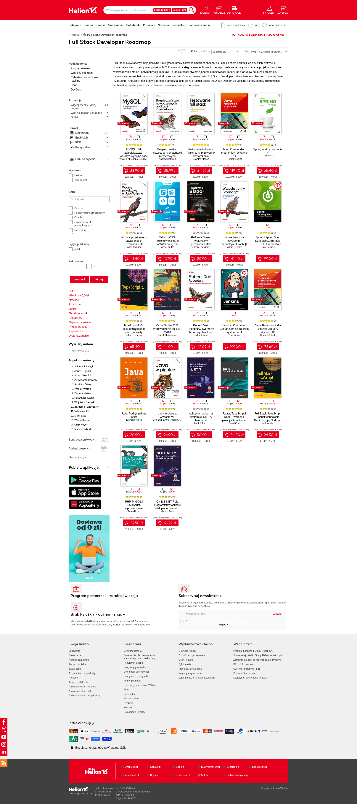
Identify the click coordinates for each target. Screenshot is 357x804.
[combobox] (225, 51)
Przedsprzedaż (78, 326)
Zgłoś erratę (184, 664)
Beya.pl (154, 775)
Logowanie (74, 650)
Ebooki (100, 24)
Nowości (163, 24)
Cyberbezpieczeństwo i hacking (85, 79)
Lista (178, 51)
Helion (78, 175)
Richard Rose (201, 335)
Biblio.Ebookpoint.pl (237, 775)
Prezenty (73, 677)
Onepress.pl (131, 766)
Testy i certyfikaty (78, 682)
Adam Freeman (134, 335)
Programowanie (80, 68)
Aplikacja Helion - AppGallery (84, 695)
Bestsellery (179, 24)
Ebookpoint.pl (259, 766)
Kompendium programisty (89, 212)
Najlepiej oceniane (80, 322)
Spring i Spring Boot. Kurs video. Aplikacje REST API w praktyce (268, 241)
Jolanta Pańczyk (84, 366)
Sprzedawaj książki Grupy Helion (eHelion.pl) (257, 655)
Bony (257, 24)
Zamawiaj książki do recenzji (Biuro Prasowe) (257, 659)
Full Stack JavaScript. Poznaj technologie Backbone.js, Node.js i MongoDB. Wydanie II (267, 418)
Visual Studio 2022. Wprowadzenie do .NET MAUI (167, 329)
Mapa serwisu (131, 698)
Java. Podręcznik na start (133, 415)
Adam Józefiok (83, 375)
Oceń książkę (185, 659)
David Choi (234, 423)
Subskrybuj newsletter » (200, 595)
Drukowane (91, 132)
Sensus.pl (155, 766)
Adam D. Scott (234, 247)
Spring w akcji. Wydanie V (267, 151)
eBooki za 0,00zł (79, 295)
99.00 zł (270, 259)
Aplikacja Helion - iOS (80, 691)
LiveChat (128, 703)
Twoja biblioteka (77, 664)
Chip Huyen (81, 424)
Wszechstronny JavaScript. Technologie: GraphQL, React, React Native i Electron (234, 244)
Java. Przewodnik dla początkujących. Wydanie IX (268, 329)
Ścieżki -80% (179, 10)
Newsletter (129, 694)
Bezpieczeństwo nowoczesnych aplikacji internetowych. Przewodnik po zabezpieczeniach (167, 156)
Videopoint (80, 179)
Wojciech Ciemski (84, 402)
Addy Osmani (134, 247)
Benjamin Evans (161, 420)
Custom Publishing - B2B (246, 668)
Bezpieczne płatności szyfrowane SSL (100, 747)
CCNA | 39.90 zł (162, 10)
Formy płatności (132, 680)
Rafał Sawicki (268, 247)
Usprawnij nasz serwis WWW (139, 685)
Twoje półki (75, 668)
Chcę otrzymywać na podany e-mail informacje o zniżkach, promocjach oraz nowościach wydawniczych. (222, 623)
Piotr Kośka (234, 335)
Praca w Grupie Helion (245, 673)
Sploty (204, 775)
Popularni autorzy (81, 360)
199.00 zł (237, 347)
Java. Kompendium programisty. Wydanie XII (234, 153)
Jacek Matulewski (167, 335)
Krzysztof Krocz (134, 420)
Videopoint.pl (132, 775)
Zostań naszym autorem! (191, 655)
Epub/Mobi (91, 137)
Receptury (80, 229)
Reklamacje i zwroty (134, 712)
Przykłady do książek (190, 668)
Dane (74, 85)
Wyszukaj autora (81, 344)
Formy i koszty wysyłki (136, 676)
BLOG (73, 291)
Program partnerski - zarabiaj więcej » (105, 595)
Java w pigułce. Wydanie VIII (167, 415)
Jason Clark (177, 420)
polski (77, 249)
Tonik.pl (284, 788)
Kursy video (115, 24)
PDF (91, 142)
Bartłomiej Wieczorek (86, 406)
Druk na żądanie (91, 159)
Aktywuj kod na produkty (82, 673)
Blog (126, 689)
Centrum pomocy (133, 650)
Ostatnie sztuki (78, 313)
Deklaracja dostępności (136, 671)
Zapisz (277, 613)
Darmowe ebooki (199, 24)
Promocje (149, 24)
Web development (82, 72)
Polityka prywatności (135, 667)
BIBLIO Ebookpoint (243, 664)
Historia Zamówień (79, 659)
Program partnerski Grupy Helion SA (253, 650)
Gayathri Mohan (201, 159)
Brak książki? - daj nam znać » (98, 614)
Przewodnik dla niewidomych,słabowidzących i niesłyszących (141, 657)
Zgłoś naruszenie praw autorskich (196, 677)
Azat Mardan (267, 423)
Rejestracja (75, 655)
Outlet (89, 117)
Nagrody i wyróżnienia (190, 673)
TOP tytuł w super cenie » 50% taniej (257, 35)
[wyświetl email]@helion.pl (136, 791)
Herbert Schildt (234, 159)
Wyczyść (79, 279)
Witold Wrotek (82, 388)
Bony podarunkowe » (81, 439)
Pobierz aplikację (236, 24)
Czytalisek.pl (183, 775)
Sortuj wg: (251, 51)
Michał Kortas (167, 247)
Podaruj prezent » (79, 448)
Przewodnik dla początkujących (83, 223)
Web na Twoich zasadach (89, 112)
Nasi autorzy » (77, 457)
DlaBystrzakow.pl (210, 766)
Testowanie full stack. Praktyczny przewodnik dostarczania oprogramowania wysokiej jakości (200, 156)
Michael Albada (83, 429)
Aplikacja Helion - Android (82, 686)
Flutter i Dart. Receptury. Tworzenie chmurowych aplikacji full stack (201, 330)
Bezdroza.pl (233, 766)
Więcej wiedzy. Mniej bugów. (89, 106)
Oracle (78, 217)
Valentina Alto (82, 411)
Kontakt (128, 707)
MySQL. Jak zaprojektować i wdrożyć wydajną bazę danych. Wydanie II (134, 154)
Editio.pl (180, 766)
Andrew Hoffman (167, 159)
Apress (78, 207)
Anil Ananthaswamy (85, 379)
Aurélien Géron (83, 384)
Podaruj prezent (277, 24)
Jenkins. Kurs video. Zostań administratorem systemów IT (234, 329)
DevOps (76, 89)
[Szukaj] (191, 10)
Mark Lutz (80, 415)
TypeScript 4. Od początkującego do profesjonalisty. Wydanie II (134, 330)
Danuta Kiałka (82, 393)
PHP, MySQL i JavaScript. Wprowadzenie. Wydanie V (134, 506)
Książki (88, 24)
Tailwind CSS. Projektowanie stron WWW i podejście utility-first (167, 242)
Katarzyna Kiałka (84, 397)
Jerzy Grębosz (82, 370)
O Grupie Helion (187, 650)
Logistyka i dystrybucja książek (250, 677)
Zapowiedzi (76, 331)
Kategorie (75, 24)
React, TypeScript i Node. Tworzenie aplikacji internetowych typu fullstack (234, 418)
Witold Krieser (82, 420)
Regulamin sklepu (133, 662)
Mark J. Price (200, 423)
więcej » (223, 624)
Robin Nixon (134, 511)
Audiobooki (133, 24)
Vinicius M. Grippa (128, 159)
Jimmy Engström (200, 247)
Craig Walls (268, 155)
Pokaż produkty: (201, 51)
